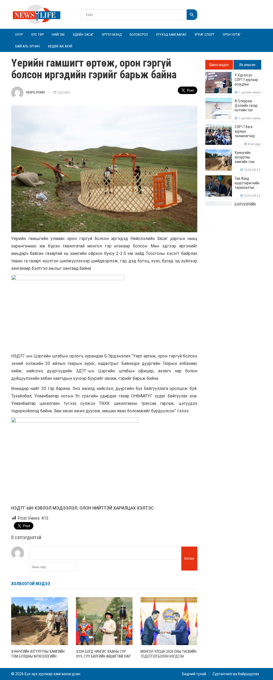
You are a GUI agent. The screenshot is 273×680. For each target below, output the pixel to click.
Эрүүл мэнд (112, 34)
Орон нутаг (232, 34)
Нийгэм (58, 34)
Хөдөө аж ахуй (60, 46)
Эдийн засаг (83, 34)
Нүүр (19, 34)
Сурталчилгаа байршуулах (235, 674)
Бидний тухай (194, 674)
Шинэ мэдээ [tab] (219, 65)
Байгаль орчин (27, 46)
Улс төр (37, 34)
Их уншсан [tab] (247, 65)
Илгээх (189, 558)
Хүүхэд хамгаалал (171, 34)
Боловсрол (139, 34)
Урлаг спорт (204, 34)
